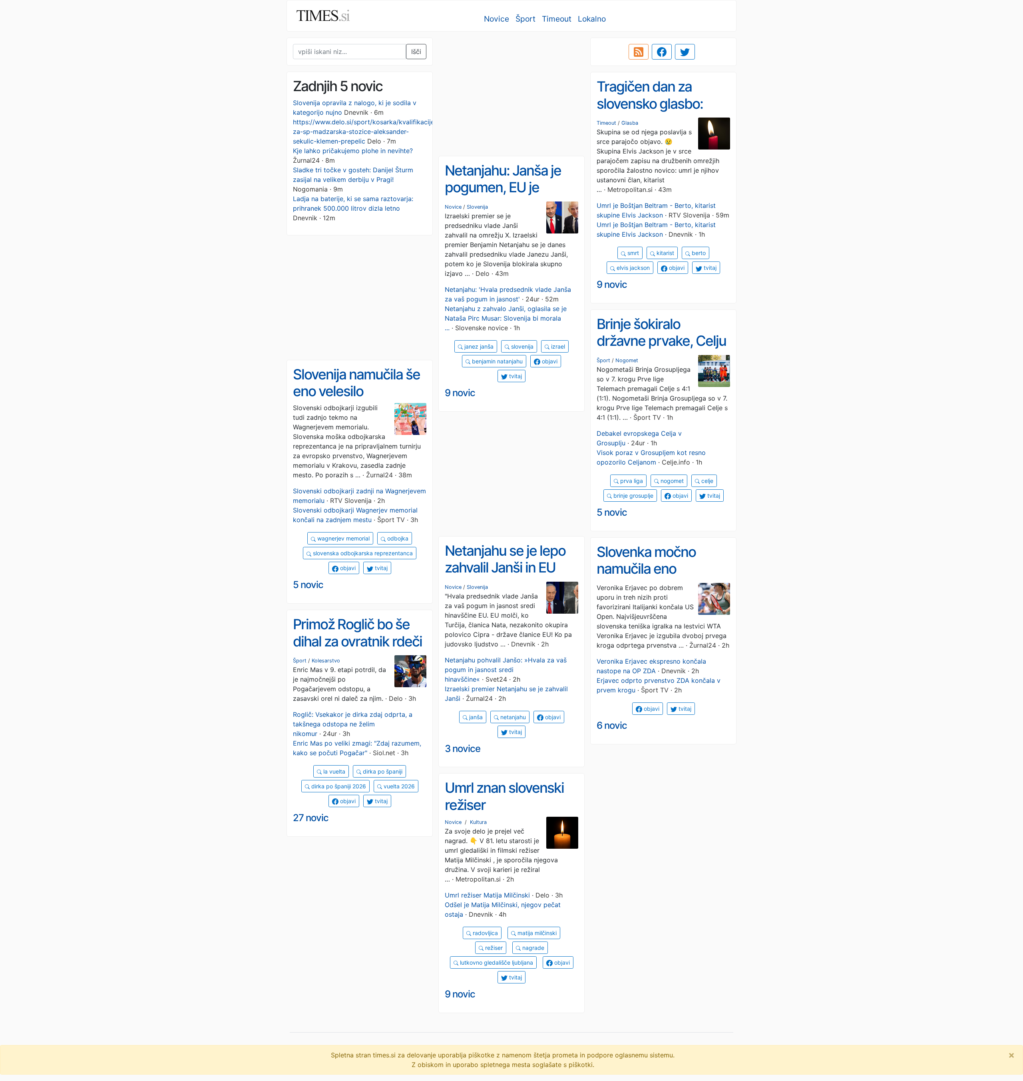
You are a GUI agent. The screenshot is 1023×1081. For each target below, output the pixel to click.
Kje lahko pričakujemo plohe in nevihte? (353, 151)
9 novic (612, 284)
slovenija (521, 346)
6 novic (612, 725)
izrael (557, 346)
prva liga (631, 480)
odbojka (397, 538)
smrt (632, 252)
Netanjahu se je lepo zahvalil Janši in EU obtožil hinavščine (505, 567)
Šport (525, 19)
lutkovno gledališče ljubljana (495, 962)
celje (706, 480)
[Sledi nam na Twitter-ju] (685, 52)
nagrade (532, 947)
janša (475, 717)
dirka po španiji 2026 (338, 786)
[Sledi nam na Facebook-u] (662, 52)
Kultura (478, 822)
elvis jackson (632, 267)
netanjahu (512, 717)
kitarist (664, 252)
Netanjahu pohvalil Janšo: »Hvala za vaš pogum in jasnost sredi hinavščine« (506, 669)
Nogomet (626, 360)
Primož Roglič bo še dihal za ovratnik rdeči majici (357, 641)
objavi (676, 267)
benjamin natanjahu (496, 361)
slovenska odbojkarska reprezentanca (362, 553)
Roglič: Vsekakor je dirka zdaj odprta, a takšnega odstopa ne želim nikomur (352, 724)
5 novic (612, 512)
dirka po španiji (381, 771)
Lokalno (592, 19)
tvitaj (709, 267)
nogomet (671, 480)
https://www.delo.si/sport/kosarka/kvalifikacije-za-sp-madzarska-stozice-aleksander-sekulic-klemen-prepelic (365, 131)
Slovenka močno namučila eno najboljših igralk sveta (660, 568)
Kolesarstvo (326, 661)
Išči (416, 52)
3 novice (462, 748)
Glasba (629, 123)
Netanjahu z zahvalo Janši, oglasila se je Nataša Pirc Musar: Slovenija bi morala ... (506, 318)
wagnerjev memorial (343, 538)
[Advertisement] (511, 94)
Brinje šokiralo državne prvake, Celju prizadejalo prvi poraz (661, 340)
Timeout (556, 19)
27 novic (310, 818)
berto (698, 252)
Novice (496, 19)
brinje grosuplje (632, 495)
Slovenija (477, 207)
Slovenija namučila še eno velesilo (356, 383)
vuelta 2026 (398, 786)
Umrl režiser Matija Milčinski (487, 895)
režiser (493, 947)
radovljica (484, 932)
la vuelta (333, 771)
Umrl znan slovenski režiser (504, 796)
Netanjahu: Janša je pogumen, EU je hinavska (503, 187)
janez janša (478, 346)
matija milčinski (536, 932)
